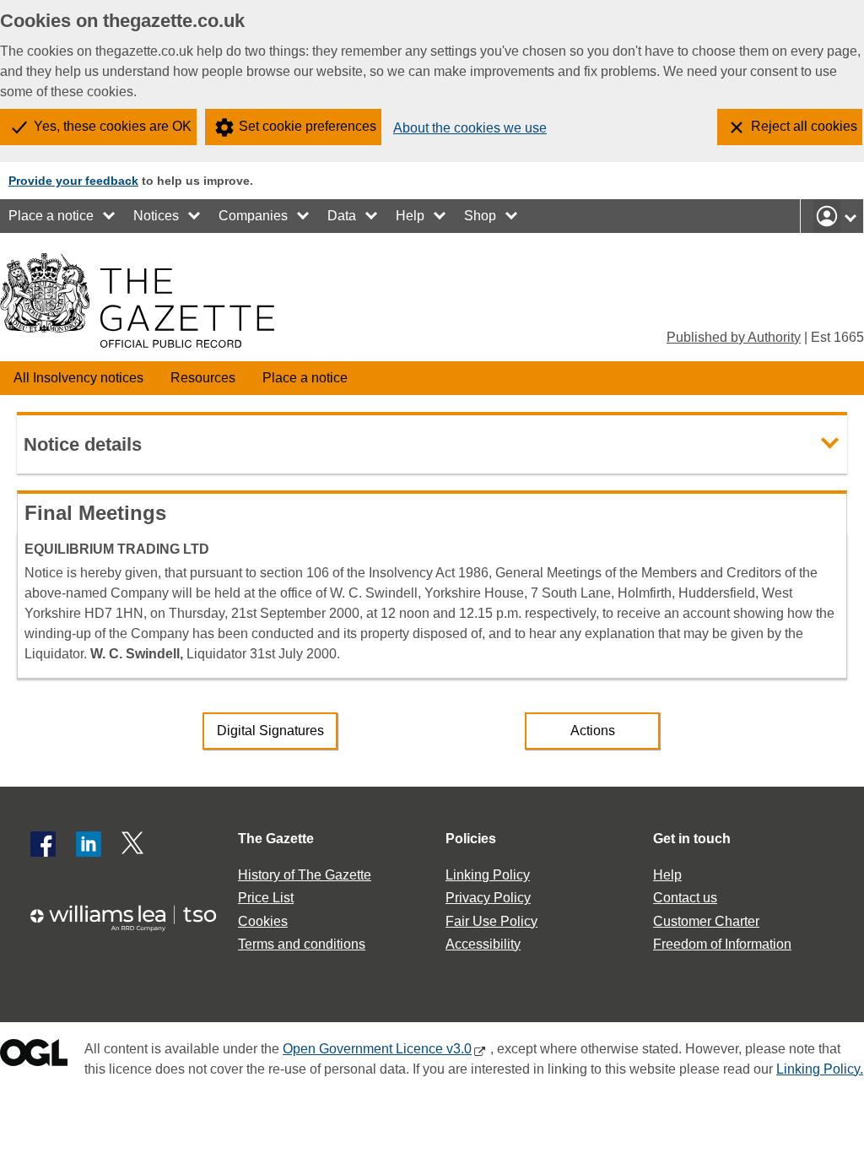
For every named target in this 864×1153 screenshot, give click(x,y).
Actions (592, 730)
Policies (471, 838)
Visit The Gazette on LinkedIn (88, 844)
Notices (156, 215)
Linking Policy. (819, 1069)
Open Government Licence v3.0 (377, 1049)
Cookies (263, 921)
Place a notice (51, 215)
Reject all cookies (804, 126)
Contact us (685, 897)
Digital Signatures (270, 730)
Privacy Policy (488, 897)
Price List (266, 897)
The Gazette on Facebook (43, 844)
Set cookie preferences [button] (307, 126)
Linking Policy (488, 875)
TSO (131, 918)
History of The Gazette (304, 875)
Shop (480, 215)
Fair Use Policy (491, 921)
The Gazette (276, 838)
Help (410, 215)
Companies (253, 215)
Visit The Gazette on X (134, 844)
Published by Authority (734, 337)
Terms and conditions (301, 944)
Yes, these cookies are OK (113, 126)
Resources (202, 378)
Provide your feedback (73, 180)
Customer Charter (706, 921)
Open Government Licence (34, 1056)
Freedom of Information (722, 944)
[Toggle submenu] (109, 216)
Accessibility (483, 944)
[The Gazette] (137, 300)
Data (341, 215)
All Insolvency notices (78, 378)
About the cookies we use (470, 128)
